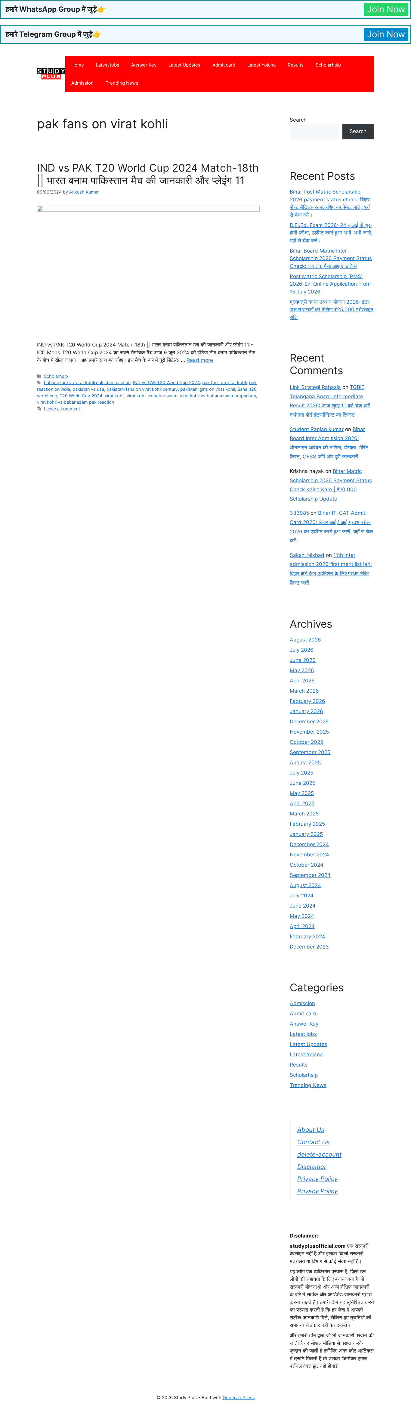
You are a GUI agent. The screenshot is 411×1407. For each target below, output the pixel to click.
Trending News (122, 83)
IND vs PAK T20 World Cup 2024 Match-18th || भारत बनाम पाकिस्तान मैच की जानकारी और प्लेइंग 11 (148, 174)
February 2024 (307, 936)
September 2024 (310, 875)
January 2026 (306, 711)
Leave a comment (62, 408)
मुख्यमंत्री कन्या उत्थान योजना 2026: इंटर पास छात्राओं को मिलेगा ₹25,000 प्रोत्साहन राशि (331, 309)
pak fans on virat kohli (224, 382)
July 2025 (301, 773)
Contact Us (313, 1142)
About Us (310, 1129)
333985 (299, 513)
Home (77, 65)
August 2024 (305, 885)
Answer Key (143, 65)
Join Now (386, 9)
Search (298, 120)
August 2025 (305, 762)
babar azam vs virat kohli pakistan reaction (87, 382)
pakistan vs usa (88, 389)
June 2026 (303, 660)
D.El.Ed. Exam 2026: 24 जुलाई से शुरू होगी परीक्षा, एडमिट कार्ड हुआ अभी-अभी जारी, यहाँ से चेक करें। (331, 233)
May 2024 (302, 916)
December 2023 (309, 947)
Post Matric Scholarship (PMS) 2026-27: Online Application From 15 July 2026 (330, 284)
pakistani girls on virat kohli (207, 389)
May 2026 (302, 670)
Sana (242, 389)
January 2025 (306, 834)
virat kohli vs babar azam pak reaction (75, 402)
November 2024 (309, 855)
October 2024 (306, 865)
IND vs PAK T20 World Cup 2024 (166, 382)
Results (296, 65)
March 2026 (304, 691)
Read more (200, 360)
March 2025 (304, 814)
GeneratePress (239, 1397)
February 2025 (307, 824)
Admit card (223, 65)
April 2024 (302, 926)
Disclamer (311, 1166)
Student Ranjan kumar (317, 429)
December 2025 (309, 722)
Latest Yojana (261, 65)
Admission (82, 83)
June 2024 (303, 906)
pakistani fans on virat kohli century (142, 389)
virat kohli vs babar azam (152, 395)
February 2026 (307, 701)
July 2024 (302, 896)
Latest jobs (107, 65)
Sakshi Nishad (307, 555)
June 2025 (302, 783)
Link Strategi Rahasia (315, 387)
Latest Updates (184, 65)
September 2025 (310, 752)
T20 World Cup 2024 (81, 395)
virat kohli (114, 395)
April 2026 (302, 681)
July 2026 (302, 650)
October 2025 (306, 742)
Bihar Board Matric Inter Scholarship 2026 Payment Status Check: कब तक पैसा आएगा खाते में (331, 258)
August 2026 (305, 640)
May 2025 (302, 793)
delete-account (319, 1154)
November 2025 (309, 732)
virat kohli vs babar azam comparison (218, 395)
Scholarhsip (328, 65)
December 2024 (309, 844)
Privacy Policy (317, 1178)
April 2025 (302, 803)
